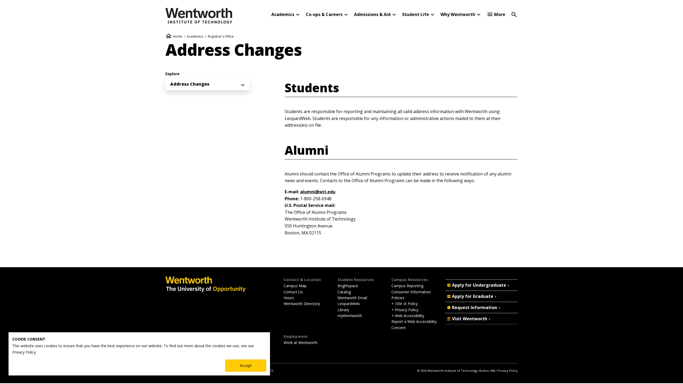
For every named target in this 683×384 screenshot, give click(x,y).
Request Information (474, 307)
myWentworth (349, 315)
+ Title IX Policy (404, 303)
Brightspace (347, 285)
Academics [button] (282, 14)
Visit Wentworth (469, 319)
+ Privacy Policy (404, 309)
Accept (246, 365)
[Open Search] (514, 14)
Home (177, 36)
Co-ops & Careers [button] (324, 14)
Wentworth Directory (302, 303)
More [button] (499, 14)
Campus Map (295, 285)
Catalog (344, 291)
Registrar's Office (221, 36)
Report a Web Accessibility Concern (414, 324)
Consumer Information (411, 291)
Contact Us (293, 291)
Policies (397, 297)
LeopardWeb (348, 303)
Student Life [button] (415, 14)
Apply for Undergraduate (479, 285)
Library (343, 309)
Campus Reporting (407, 285)
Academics (195, 36)
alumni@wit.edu (317, 192)
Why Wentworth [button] (457, 14)
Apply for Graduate (472, 296)
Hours (289, 297)
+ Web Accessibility (407, 315)
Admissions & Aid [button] (372, 14)
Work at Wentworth (300, 342)
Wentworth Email (352, 297)
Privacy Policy (508, 371)
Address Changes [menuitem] (189, 84)
